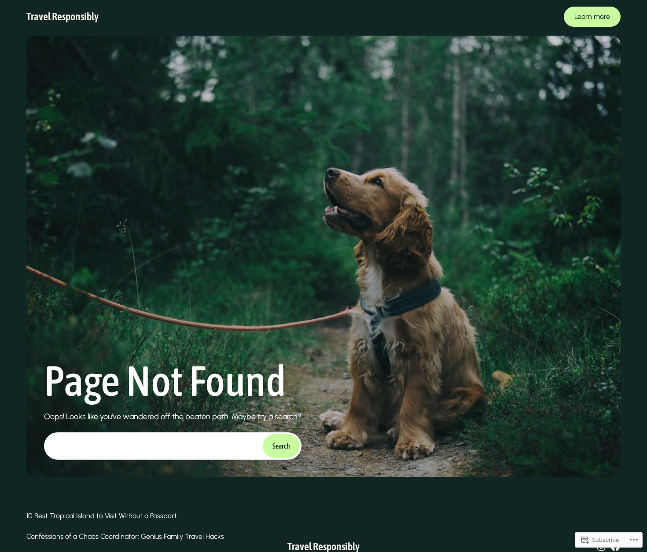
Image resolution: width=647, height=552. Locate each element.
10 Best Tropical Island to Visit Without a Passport (101, 516)
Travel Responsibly (62, 16)
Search (281, 446)
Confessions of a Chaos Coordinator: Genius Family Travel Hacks (125, 536)
